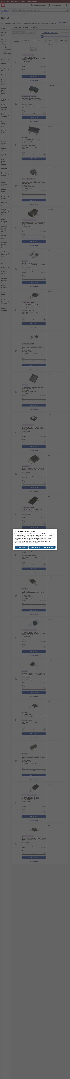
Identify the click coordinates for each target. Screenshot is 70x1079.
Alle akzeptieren (48, 547)
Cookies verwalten (35, 547)
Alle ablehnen (21, 547)
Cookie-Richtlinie (34, 542)
